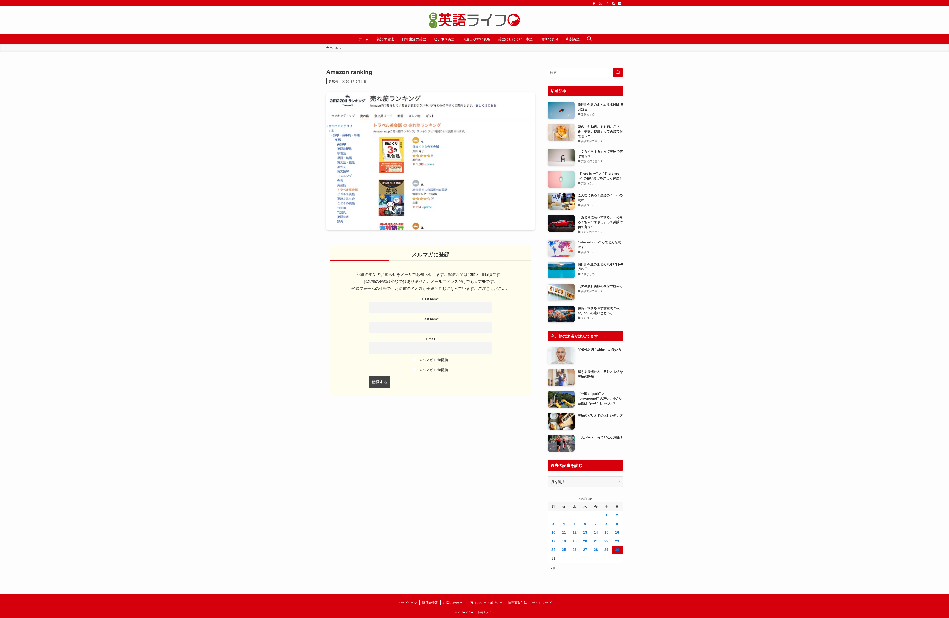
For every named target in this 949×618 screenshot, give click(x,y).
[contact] (619, 3)
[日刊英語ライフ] (474, 20)
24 (553, 550)
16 (617, 532)
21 (596, 541)
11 (564, 532)
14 (596, 532)
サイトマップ (541, 602)
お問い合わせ (452, 602)
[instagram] (607, 3)
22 (606, 541)
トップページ (407, 602)
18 (564, 541)
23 (617, 541)
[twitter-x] (600, 3)
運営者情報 (430, 602)
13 (585, 532)
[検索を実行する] (618, 72)
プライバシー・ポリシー (485, 602)
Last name (430, 318)
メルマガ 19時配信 (433, 359)
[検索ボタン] (589, 39)
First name (430, 298)
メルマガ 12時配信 (433, 369)
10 (553, 532)
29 (606, 550)
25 (564, 550)
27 (585, 550)
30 (617, 550)
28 (596, 550)
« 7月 (552, 567)
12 (575, 532)
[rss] (613, 3)
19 (575, 541)
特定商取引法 (517, 602)
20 (585, 541)
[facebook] (594, 3)
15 (606, 532)
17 (553, 541)
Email (430, 338)
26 (575, 550)
